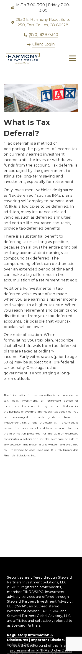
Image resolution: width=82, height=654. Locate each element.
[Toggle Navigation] (72, 58)
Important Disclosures (51, 640)
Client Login (43, 44)
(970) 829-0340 (43, 34)
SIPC (39, 592)
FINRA (28, 592)
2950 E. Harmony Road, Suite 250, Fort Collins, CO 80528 (43, 22)
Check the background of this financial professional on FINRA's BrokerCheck (41, 647)
